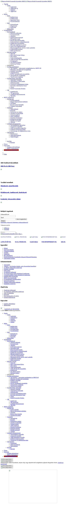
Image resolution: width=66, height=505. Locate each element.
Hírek (8, 15)
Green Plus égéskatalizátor (18, 46)
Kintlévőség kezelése (16, 49)
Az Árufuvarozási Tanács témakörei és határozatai (16, 273)
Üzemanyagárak (15, 115)
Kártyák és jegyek (11, 52)
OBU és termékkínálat (11, 150)
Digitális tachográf (15, 121)
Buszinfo (12, 110)
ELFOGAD (4, 464)
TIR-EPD (13, 96)
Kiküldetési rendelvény (10, 283)
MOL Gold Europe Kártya (17, 55)
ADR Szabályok (14, 116)
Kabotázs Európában (16, 118)
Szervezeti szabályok (9, 281)
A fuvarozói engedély (16, 126)
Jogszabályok (14, 109)
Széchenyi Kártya (15, 64)
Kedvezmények (11, 32)
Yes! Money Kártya (15, 62)
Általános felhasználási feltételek (12, 282)
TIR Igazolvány (14, 93)
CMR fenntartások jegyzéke (18, 128)
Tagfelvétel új (14, 8)
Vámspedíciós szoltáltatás (17, 75)
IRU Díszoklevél (8, 255)
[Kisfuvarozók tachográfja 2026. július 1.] (11, 234)
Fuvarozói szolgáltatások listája (19, 84)
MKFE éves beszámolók (10, 278)
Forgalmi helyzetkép (16, 106)
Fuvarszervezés (14, 34)
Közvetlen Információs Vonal (18, 86)
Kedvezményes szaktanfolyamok (19, 42)
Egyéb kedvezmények (16, 37)
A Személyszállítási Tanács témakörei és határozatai (17, 275)
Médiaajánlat (10, 29)
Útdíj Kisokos (10, 132)
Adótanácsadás (14, 83)
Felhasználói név (5, 214)
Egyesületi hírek (14, 20)
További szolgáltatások (13, 67)
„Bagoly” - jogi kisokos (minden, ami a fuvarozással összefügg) (20, 266)
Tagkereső (13, 11)
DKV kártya (13, 56)
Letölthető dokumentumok (17, 94)
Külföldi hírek (14, 18)
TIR (8, 90)
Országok (13, 103)
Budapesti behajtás (15, 119)
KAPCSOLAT (8, 309)
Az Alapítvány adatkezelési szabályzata (14, 291)
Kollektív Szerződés (16, 71)
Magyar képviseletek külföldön (19, 102)
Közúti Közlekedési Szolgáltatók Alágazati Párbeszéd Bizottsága (20, 257)
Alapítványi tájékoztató (10, 290)
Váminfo (12, 122)
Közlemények (14, 24)
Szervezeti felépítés (9, 249)
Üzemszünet (13, 134)
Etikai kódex (7, 270)
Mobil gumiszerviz (15, 50)
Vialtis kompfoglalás (16, 58)
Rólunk (6, 248)
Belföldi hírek (14, 17)
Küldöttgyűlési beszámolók (11, 276)
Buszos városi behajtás (17, 104)
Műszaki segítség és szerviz (18, 45)
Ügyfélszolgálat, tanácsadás (14, 78)
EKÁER (9, 141)
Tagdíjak (12, 10)
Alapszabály (7, 264)
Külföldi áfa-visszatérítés (17, 43)
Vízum (12, 87)
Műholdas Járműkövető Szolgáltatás (20, 69)
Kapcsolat (13, 27)
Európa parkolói (14, 100)
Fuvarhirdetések (15, 21)
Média (5, 14)
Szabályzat (60, 462)
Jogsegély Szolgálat (16, 80)
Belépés (3, 221)
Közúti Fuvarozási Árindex (17, 88)
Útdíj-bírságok (14, 137)
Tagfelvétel (13, 7)
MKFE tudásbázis (9, 97)
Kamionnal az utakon (16, 112)
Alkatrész (13, 36)
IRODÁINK (16, 309)
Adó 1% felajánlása (9, 293)
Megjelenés (13, 26)
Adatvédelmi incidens (9, 258)
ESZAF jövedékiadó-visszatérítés (19, 74)
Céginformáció (14, 72)
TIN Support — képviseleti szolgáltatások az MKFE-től (25, 68)
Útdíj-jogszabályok (15, 135)
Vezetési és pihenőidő (16, 113)
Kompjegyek (13, 61)
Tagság (6, 4)
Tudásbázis (10, 107)
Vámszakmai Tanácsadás (17, 81)
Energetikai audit (15, 39)
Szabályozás (14, 91)
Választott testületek (9, 251)
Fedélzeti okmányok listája (18, 129)
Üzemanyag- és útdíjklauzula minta (20, 131)
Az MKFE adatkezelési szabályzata (13, 267)
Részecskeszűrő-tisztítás (17, 40)
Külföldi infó (10, 99)
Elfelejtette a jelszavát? (6, 222)
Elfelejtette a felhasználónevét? (20, 222)
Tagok (8, 5)
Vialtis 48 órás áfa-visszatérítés (19, 59)
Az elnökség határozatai (10, 272)
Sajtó (8, 23)
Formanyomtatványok (9, 297)
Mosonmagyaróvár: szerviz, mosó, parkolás (22, 48)
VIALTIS (12, 53)
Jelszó (2, 217)
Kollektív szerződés (9, 269)
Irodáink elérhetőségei (13, 147)
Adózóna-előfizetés (15, 33)
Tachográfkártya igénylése (17, 125)
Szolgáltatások (8, 30)
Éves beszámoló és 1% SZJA (11, 296)
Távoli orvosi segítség (16, 77)
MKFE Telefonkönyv (13, 148)
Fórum (6, 144)
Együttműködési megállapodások (12, 279)
